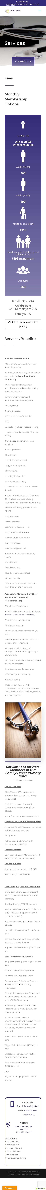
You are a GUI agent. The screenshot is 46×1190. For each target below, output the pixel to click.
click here (17, 984)
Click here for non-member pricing (23, 324)
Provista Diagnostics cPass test (19, 615)
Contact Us (23, 61)
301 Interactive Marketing (28, 1174)
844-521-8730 (29, 1115)
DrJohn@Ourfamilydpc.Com (27, 1106)
